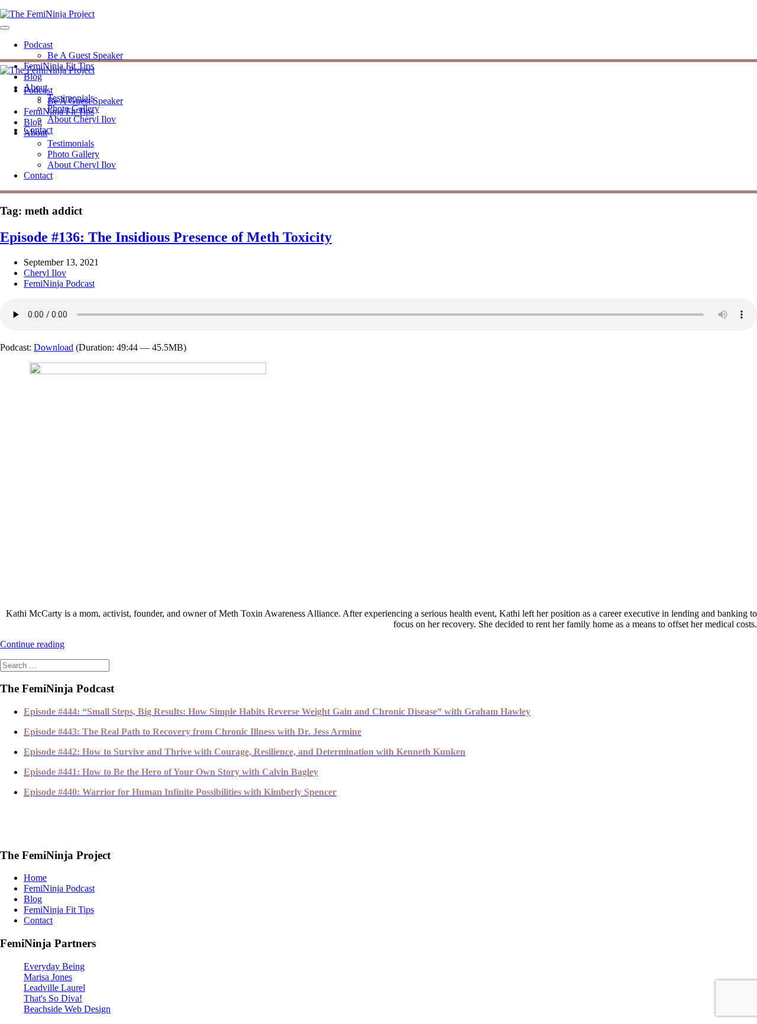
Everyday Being (54, 966)
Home (35, 878)
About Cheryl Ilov (81, 119)
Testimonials (70, 143)
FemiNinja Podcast (59, 283)
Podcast (38, 45)
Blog (33, 77)
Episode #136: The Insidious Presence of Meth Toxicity (166, 237)
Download (53, 347)
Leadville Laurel (54, 988)
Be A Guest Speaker (85, 55)
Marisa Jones (48, 977)
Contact (38, 175)
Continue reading (32, 644)
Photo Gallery (73, 154)
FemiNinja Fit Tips (59, 111)
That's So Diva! (53, 998)
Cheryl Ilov (45, 273)
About (35, 133)
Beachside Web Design (67, 1009)
